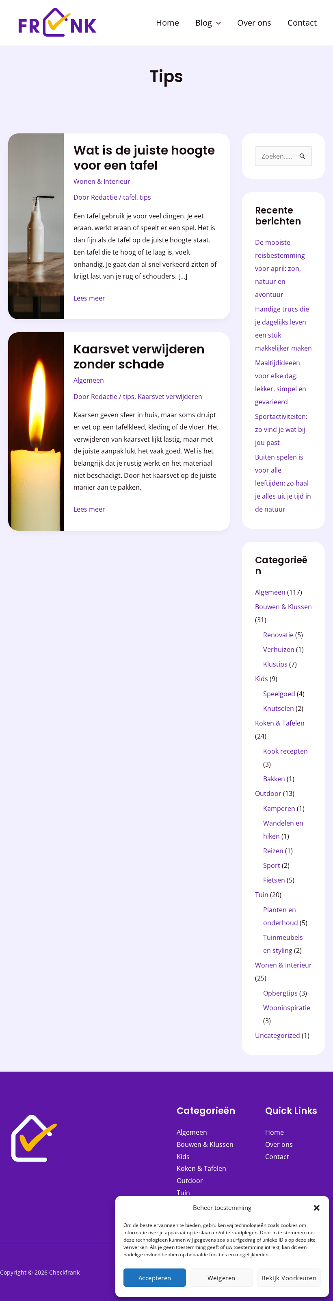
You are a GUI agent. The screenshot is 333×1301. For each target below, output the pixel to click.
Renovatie (278, 634)
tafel (129, 197)
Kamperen (279, 808)
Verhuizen (278, 649)
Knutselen (278, 708)
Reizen (273, 850)
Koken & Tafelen (280, 723)
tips (145, 197)
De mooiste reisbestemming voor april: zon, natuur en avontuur (280, 268)
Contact (277, 1156)
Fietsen (274, 880)
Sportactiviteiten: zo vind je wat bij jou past (281, 429)
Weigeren (222, 1278)
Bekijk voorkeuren (289, 1278)
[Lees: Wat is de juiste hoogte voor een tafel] (36, 225)
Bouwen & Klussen (283, 606)
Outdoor (268, 793)
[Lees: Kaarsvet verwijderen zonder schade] (36, 430)
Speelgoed (279, 693)
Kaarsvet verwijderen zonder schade (139, 356)
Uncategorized (277, 1035)
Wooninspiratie (286, 1007)
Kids (261, 678)
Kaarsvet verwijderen (170, 396)
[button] (317, 1208)
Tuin (261, 894)
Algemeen (89, 380)
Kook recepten (285, 751)
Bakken (274, 778)
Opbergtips (280, 993)
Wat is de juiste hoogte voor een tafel (144, 158)
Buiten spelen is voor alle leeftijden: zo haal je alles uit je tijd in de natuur (283, 483)
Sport (271, 865)
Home (274, 1132)
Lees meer (89, 297)
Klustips (275, 664)
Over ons (279, 1144)
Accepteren (154, 1278)
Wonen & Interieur (102, 181)
